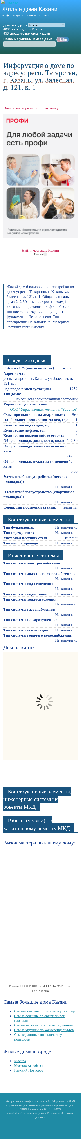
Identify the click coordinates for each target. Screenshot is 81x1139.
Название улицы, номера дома (27, 39)
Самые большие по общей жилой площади (39, 1018)
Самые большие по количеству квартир (44, 1011)
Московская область (29, 1065)
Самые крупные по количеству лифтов (44, 1029)
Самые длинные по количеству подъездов (38, 1037)
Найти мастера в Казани (40, 250)
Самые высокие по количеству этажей (43, 1025)
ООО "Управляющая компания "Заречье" (44, 409)
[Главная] (9, 2)
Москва (20, 1060)
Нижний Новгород (28, 1070)
